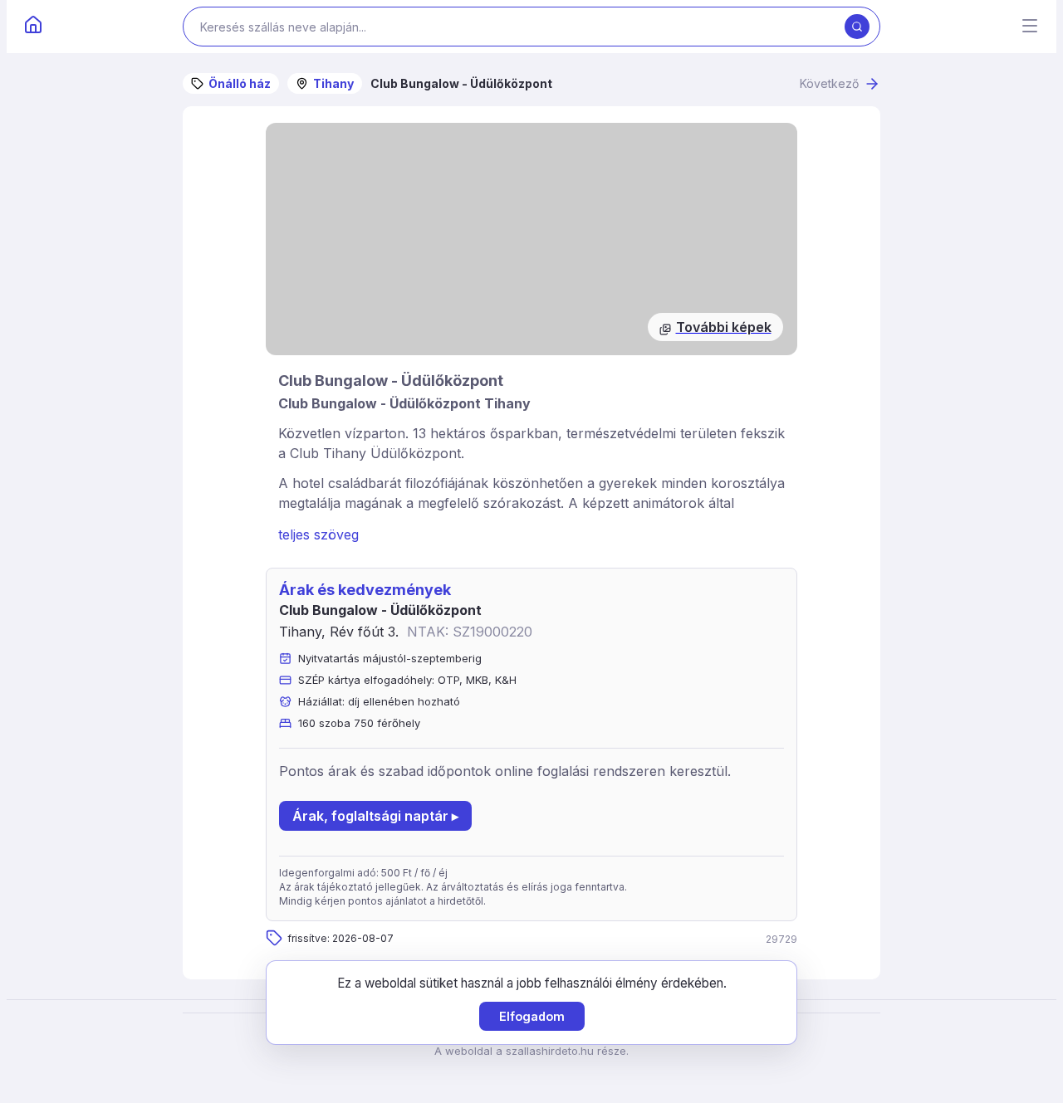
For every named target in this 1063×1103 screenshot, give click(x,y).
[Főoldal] (33, 26)
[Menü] (1030, 27)
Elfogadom (532, 1016)
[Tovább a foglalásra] (531, 239)
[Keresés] (857, 26)
